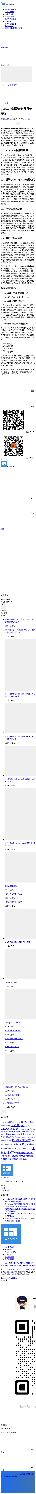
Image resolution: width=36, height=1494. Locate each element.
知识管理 (8, 21)
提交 (3, 604)
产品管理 (19, 1263)
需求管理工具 (13, 1148)
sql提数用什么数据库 (12, 1095)
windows (24, 1129)
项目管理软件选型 (17, 1159)
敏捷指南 (8, 1249)
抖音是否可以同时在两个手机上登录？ (18, 942)
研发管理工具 (28, 1137)
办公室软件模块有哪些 (13, 1031)
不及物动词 (5, 119)
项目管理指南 (9, 1259)
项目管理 (12, 1263)
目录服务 (25, 1265)
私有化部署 (21, 1140)
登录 (2, 47)
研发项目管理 (9, 12)
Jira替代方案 (9, 14)
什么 (8, 1134)
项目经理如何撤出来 (12, 1047)
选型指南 (22, 1144)
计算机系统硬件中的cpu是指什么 (16, 1087)
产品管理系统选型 (15, 1131)
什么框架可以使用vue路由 (14, 1039)
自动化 (18, 1265)
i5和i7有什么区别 (11, 982)
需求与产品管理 (10, 19)
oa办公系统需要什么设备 (13, 894)
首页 (11, 85)
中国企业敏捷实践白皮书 (13, 28)
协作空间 (13, 1265)
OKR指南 (8, 1254)
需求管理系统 (27, 1148)
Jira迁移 (18, 1125)
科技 (30, 119)
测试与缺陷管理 (10, 24)
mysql (29, 1126)
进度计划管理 (9, 17)
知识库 (19, 1137)
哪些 (16, 1134)
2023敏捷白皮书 (10, 1247)
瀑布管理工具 (8, 1137)
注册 (6, 47)
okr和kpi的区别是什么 (12, 1023)
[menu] (1, 2)
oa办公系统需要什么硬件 (13, 902)
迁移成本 (8, 1144)
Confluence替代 (9, 1122)
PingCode (10, 1128)
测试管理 (6, 1265)
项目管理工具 (25, 1153)
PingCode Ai (9, 26)
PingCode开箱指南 (11, 1252)
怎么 (31, 1134)
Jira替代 (25, 1122)
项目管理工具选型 (12, 1156)
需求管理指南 (9, 1257)
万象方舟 (31, 1265)
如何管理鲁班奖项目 (12, 1103)
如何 (24, 1134)
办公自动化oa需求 (11, 886)
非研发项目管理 (10, 9)
